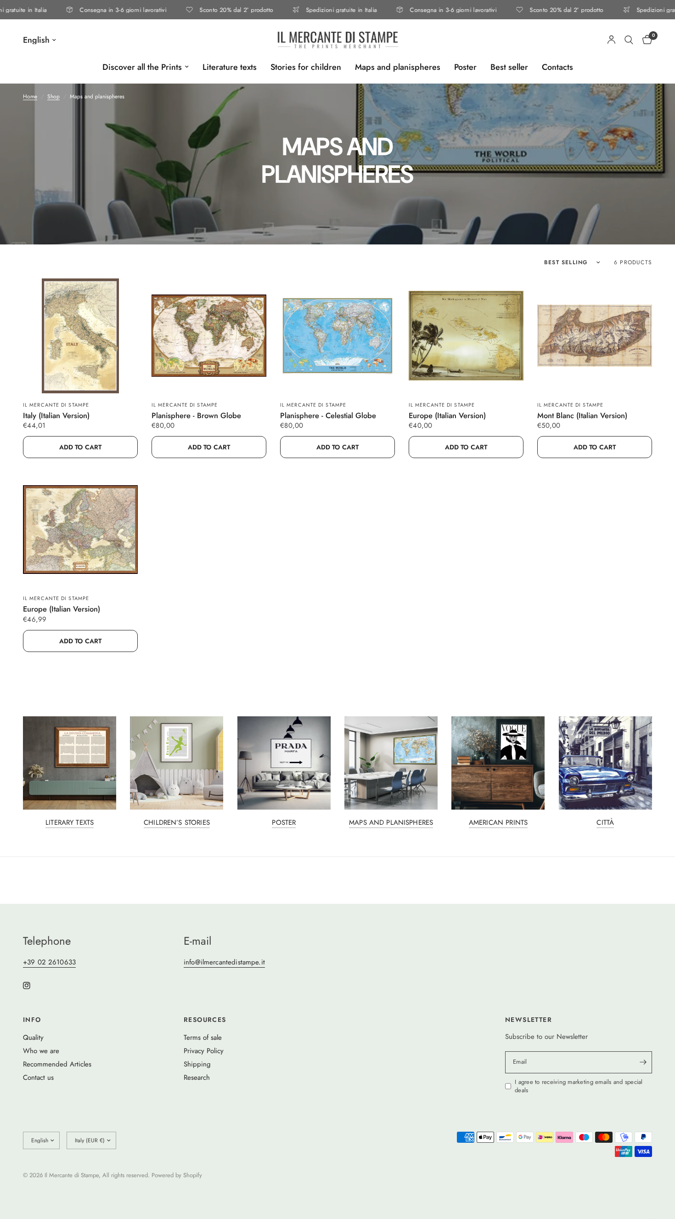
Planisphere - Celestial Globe (328, 415)
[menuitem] (146, 67)
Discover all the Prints (142, 67)
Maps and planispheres (397, 67)
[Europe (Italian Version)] (466, 335)
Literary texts (69, 823)
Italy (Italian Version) (56, 415)
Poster (465, 67)
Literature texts (229, 67)
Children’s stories (177, 823)
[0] (645, 40)
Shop (53, 97)
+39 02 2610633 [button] (49, 962)
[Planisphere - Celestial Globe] (337, 335)
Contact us (38, 1077)
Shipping (197, 1064)
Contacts (557, 67)
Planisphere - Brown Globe (196, 415)
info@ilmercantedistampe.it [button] (224, 962)
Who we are (41, 1051)
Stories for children (305, 67)
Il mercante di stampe (56, 404)
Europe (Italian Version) (447, 415)
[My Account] (611, 40)
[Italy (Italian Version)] (80, 335)
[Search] (629, 40)
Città (605, 823)
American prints (498, 823)
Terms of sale (203, 1037)
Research (197, 1077)
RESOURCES (205, 1019)
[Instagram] (33, 985)
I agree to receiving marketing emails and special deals (579, 1086)
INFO (32, 1019)
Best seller (509, 67)
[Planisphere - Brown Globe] (209, 335)
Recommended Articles (57, 1064)
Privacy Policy (204, 1051)
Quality (33, 1037)
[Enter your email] (643, 1062)
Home (30, 97)
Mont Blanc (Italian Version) (582, 415)
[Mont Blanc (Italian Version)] (594, 335)
